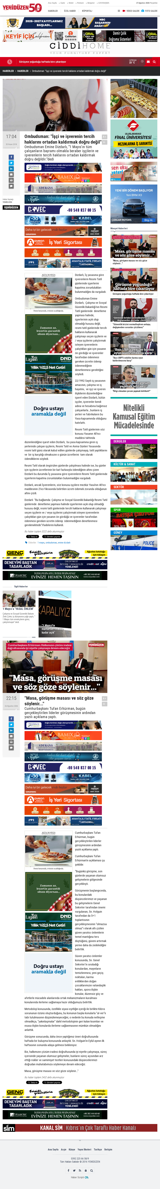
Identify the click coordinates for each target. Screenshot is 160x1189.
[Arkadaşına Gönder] (11, 174)
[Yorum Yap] (11, 186)
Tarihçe (98, 1149)
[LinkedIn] (11, 168)
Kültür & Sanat (124, 464)
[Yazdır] (11, 180)
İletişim (108, 1149)
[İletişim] (148, 62)
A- (104, 142)
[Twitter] (11, 162)
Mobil (71, 3)
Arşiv (63, 1149)
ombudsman (51, 542)
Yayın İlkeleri (84, 1149)
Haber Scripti (77, 1177)
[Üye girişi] (86, 1170)
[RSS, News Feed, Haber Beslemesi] (80, 1170)
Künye (72, 1149)
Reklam (80, 3)
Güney (118, 533)
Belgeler (91, 3)
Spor (117, 510)
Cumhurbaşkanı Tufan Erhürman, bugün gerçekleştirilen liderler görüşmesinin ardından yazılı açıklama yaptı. (60, 713)
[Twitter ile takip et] (74, 1170)
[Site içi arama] (154, 62)
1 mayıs (41, 542)
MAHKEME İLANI (28, 61)
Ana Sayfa (52, 3)
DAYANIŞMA (103, 3)
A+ (104, 136)
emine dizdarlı (64, 542)
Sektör (119, 487)
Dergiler (120, 441)
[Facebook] (11, 157)
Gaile (62, 3)
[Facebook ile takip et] (68, 1170)
